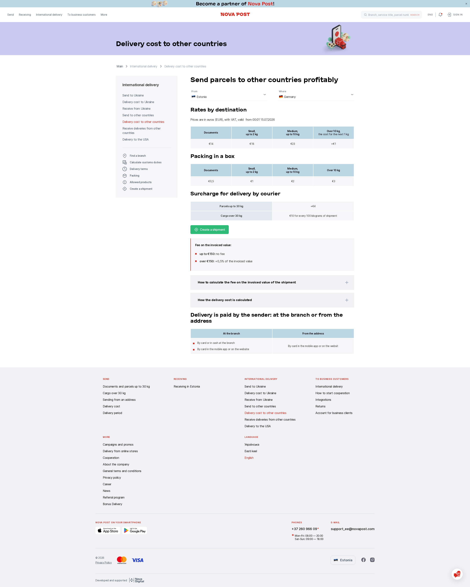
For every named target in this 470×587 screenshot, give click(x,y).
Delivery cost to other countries (143, 122)
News (106, 491)
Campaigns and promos (118, 444)
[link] (235, 3)
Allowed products (141, 182)
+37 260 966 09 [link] (304, 529)
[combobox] (228, 94)
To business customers (81, 14)
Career (107, 484)
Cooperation (111, 458)
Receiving (25, 14)
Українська (252, 444)
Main (120, 66)
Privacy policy (112, 477)
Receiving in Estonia (187, 386)
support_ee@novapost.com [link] (353, 529)
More (104, 14)
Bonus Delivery (112, 504)
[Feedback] (457, 574)
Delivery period (112, 413)
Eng (430, 14)
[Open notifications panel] (440, 15)
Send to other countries (138, 115)
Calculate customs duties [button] (145, 162)
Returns (320, 406)
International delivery (49, 14)
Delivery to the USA (135, 139)
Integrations (323, 399)
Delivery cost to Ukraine (138, 102)
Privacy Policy (103, 562)
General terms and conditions (122, 471)
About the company (116, 464)
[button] (267, 282)
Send (10, 14)
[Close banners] (466, 3)
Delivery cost (111, 406)
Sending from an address (119, 399)
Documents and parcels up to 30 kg (126, 386)
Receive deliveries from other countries (141, 131)
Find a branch (138, 155)
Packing (134, 175)
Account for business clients (333, 413)
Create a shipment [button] (141, 188)
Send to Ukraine (133, 95)
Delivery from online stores (120, 451)
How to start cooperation (332, 393)
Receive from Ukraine (136, 108)
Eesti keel (251, 451)
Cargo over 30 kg (114, 393)
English (249, 458)
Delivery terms (139, 168)
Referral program (113, 497)
